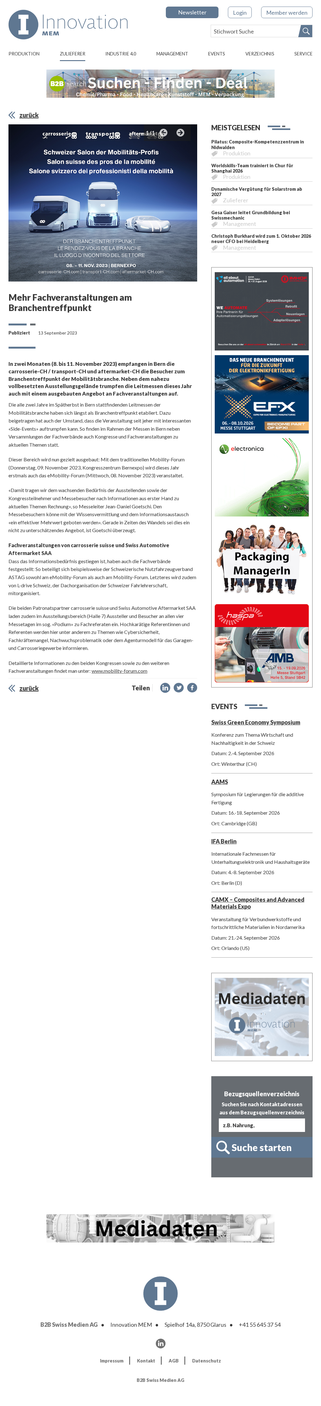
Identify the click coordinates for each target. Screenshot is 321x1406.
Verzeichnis (259, 53)
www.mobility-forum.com (119, 671)
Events (216, 53)
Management (172, 53)
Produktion (23, 53)
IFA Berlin (224, 841)
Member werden (287, 12)
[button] (165, 688)
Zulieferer (72, 53)
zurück (29, 115)
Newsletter (192, 12)
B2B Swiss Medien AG (69, 1324)
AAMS (219, 781)
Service (303, 53)
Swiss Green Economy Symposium (255, 722)
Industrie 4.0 (120, 53)
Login (240, 12)
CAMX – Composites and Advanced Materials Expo (257, 903)
